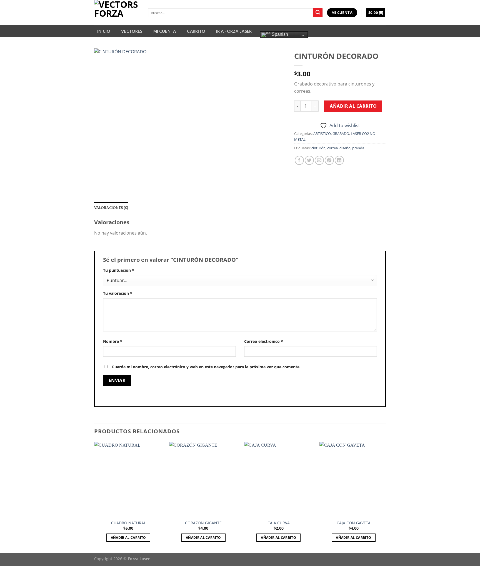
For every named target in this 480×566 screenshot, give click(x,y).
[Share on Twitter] (309, 160)
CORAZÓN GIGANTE (203, 522)
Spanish (279, 34)
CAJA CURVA (279, 522)
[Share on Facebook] (299, 160)
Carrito (196, 31)
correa (332, 147)
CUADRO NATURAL (128, 522)
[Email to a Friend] (319, 160)
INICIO (103, 31)
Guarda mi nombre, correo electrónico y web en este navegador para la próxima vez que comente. (206, 366)
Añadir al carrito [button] (128, 537)
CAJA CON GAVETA (354, 522)
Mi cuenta (164, 31)
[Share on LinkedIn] (339, 160)
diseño (345, 147)
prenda (358, 147)
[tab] (111, 207)
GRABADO (340, 133)
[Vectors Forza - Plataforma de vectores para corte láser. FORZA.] (116, 12)
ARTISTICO (322, 133)
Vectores (131, 31)
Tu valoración (117, 293)
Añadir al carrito (353, 106)
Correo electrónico (263, 341)
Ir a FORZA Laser (234, 31)
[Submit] (317, 12)
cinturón (318, 147)
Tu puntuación (118, 270)
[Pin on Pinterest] (329, 160)
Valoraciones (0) (111, 207)
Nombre (112, 341)
